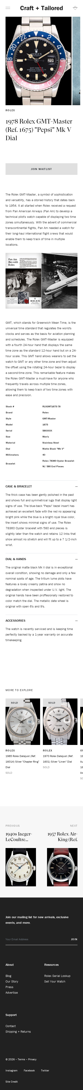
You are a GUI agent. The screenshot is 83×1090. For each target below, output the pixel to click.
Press (9, 987)
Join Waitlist (41, 169)
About (10, 965)
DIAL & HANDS (16, 559)
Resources (51, 965)
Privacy (32, 1059)
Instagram (12, 1070)
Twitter (45, 1070)
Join (74, 939)
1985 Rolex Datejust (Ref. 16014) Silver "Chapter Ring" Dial (22, 761)
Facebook (30, 1070)
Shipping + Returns (18, 1031)
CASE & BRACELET (19, 486)
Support (11, 1015)
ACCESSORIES (16, 620)
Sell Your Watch (54, 981)
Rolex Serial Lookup (57, 976)
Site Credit (12, 1081)
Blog (8, 976)
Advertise (12, 992)
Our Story (12, 981)
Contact (11, 1026)
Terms (22, 1059)
